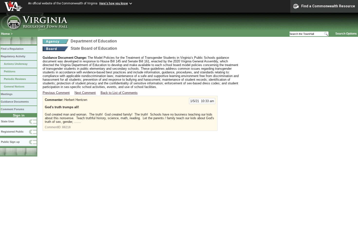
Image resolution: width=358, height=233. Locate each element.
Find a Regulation (12, 48)
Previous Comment (56, 93)
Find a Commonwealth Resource (328, 6)
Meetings (6, 94)
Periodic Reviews (15, 79)
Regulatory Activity (13, 56)
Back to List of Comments (119, 93)
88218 (66, 127)
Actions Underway (16, 63)
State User (7, 121)
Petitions (9, 71)
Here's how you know (113, 3)
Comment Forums (12, 109)
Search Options (346, 33)
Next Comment (85, 93)
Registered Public (12, 131)
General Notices (14, 86)
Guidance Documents (15, 101)
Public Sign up (10, 141)
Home (5, 34)
